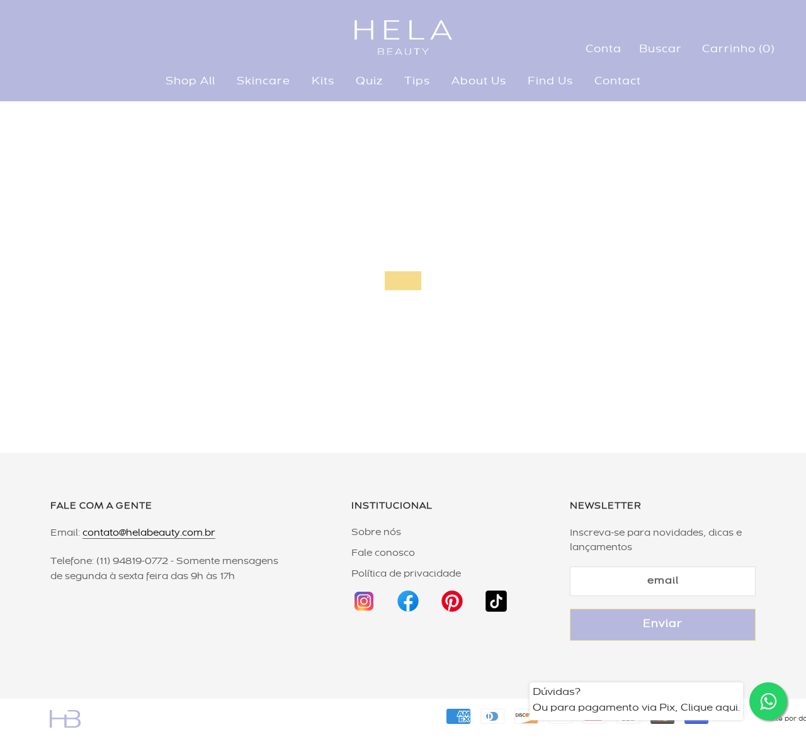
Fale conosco (383, 553)
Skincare (263, 82)
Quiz (369, 82)
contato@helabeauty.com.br (148, 533)
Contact (617, 82)
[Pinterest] (452, 595)
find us (550, 82)
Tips (417, 82)
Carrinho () (738, 50)
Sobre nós (376, 532)
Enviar (663, 624)
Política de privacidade (406, 574)
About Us (478, 82)
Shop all (190, 82)
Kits (323, 82)
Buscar (660, 50)
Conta (604, 50)
